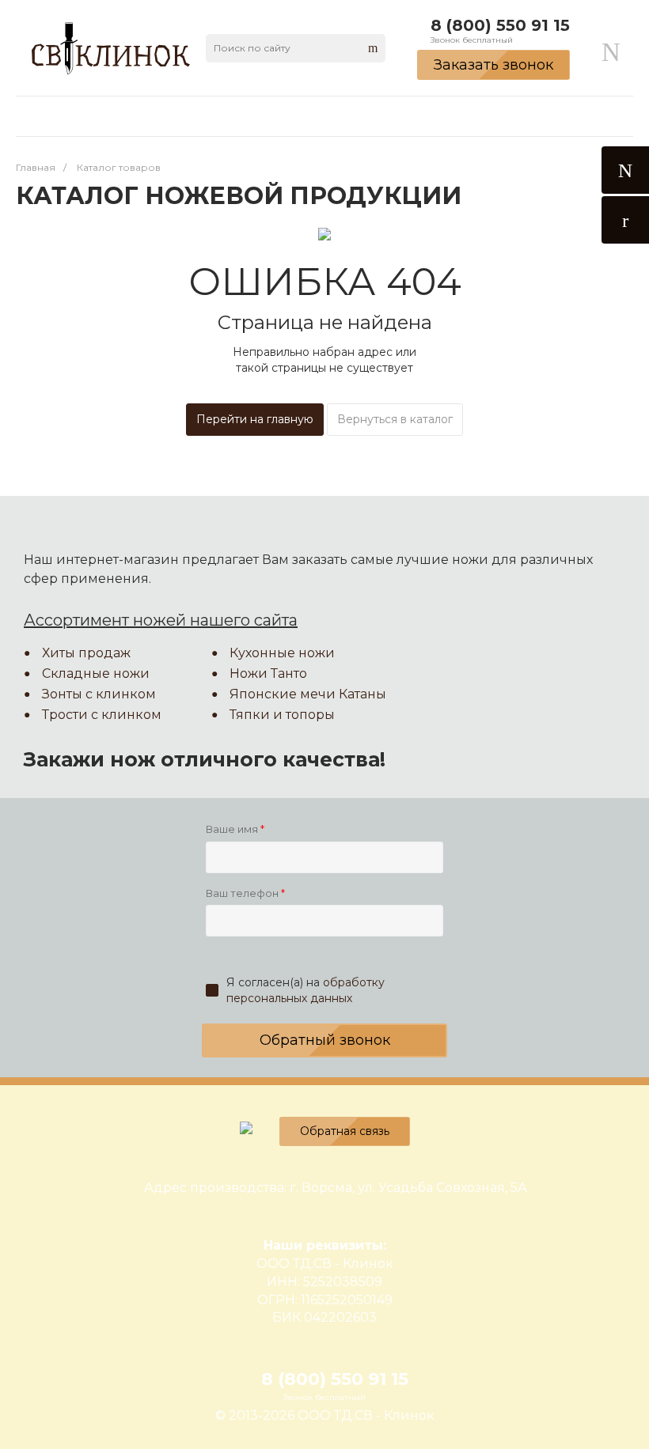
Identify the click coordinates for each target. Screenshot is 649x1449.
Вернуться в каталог (395, 419)
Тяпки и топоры (282, 714)
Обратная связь (344, 1131)
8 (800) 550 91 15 (500, 25)
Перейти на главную (254, 419)
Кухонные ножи (282, 652)
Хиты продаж (86, 652)
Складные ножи (96, 673)
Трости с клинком (101, 714)
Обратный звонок (325, 1040)
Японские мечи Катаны (308, 694)
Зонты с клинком (99, 694)
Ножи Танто (268, 673)
